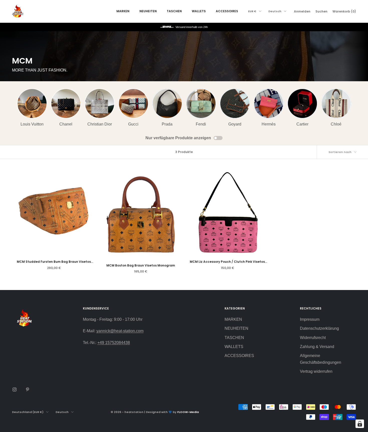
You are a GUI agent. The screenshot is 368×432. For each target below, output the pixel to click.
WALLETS (199, 11)
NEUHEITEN (148, 11)
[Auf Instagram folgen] (14, 389)
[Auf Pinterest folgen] (27, 389)
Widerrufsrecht (313, 338)
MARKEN (122, 11)
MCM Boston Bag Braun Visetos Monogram (140, 265)
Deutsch (274, 11)
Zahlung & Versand (317, 346)
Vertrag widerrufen (316, 371)
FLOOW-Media (188, 412)
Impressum (309, 319)
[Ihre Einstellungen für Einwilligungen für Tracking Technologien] (359, 424)
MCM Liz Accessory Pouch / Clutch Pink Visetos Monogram (227, 262)
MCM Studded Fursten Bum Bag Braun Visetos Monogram (54, 262)
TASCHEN (174, 11)
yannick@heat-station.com (119, 331)
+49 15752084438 (113, 342)
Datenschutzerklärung (319, 328)
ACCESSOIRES (227, 11)
